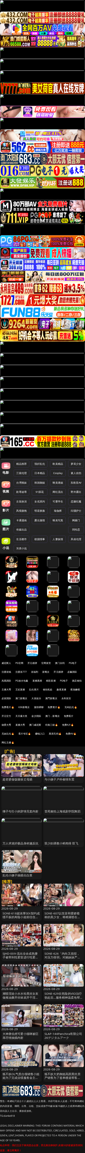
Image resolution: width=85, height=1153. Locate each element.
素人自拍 (76, 473)
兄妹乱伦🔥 (8, 733)
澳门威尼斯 (35, 724)
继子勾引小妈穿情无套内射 (21, 811)
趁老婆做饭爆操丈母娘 (18, 779)
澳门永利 (60, 663)
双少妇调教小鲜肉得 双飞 (61, 843)
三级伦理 (21, 473)
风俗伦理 (76, 539)
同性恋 (76, 529)
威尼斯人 (6, 663)
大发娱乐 (36, 698)
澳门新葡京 (21, 698)
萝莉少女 (76, 464)
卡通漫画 (21, 520)
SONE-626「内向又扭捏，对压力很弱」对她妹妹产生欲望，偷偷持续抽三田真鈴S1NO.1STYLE (62, 959)
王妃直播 (20, 689)
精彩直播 (51, 680)
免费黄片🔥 (54, 707)
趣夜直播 (61, 689)
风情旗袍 (21, 510)
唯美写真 (58, 520)
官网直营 (46, 663)
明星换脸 (39, 510)
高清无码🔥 (55, 733)
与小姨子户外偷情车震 (59, 779)
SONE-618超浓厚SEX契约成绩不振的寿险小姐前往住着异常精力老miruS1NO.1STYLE (21, 919)
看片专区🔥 (24, 733)
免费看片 (69, 716)
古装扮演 (21, 501)
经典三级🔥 (51, 724)
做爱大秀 (6, 724)
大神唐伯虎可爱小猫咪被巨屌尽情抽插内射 (21, 1035)
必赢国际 (72, 672)
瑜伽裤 (58, 510)
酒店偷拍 (77, 680)
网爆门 (76, 520)
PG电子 (73, 663)
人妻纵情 (58, 539)
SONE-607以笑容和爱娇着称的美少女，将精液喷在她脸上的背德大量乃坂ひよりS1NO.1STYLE (62, 919)
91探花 (40, 492)
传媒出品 (21, 529)
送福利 (34, 672)
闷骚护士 (76, 510)
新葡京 (45, 672)
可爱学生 (58, 501)
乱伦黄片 (34, 689)
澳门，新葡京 (52, 716)
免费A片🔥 (68, 724)
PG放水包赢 (21, 680)
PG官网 (19, 663)
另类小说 (21, 548)
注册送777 (21, 672)
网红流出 (58, 492)
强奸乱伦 (39, 464)
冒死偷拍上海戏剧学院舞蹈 (62, 811)
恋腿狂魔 (76, 501)
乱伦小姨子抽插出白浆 (18, 875)
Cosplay (58, 473)
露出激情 (39, 520)
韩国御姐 (39, 482)
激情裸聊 (39, 707)
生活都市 (21, 539)
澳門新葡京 (51, 698)
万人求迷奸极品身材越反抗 (21, 843)
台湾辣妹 (21, 482)
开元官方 (6, 716)
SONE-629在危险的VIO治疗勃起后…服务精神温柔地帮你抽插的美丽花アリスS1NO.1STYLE (63, 999)
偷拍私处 (48, 689)
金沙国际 (36, 716)
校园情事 (39, 539)
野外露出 (76, 492)
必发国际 (6, 698)
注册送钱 (6, 672)
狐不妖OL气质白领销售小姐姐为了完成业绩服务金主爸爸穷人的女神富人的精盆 (21, 1077)
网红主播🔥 (8, 742)
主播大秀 (6, 689)
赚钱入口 (40, 733)
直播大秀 (20, 724)
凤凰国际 (6, 680)
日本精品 (39, 473)
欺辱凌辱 (21, 492)
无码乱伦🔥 (70, 707)
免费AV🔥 (71, 733)
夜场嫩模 (75, 689)
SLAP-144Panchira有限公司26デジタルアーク (63, 1035)
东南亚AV (76, 482)
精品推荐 (21, 464)
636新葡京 (24, 707)
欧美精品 (58, 464)
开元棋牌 (32, 663)
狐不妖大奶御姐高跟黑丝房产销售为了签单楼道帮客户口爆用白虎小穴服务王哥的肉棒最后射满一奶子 (62, 1079)
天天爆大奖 (21, 716)
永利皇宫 (66, 698)
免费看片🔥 (8, 707)
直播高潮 (37, 680)
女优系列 (39, 501)
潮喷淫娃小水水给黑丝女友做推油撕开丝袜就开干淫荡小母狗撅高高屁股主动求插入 (21, 999)
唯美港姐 (58, 482)
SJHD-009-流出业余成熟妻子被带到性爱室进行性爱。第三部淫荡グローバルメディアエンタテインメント (21, 959)
